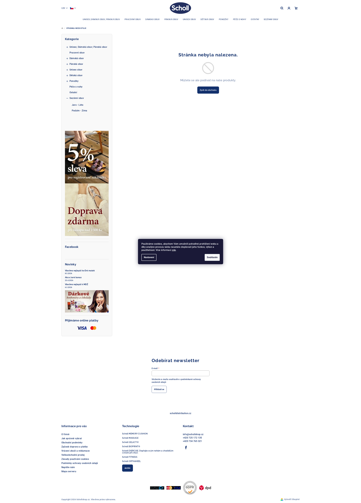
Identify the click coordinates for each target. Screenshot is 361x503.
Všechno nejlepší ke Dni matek (80, 270)
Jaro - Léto (77, 105)
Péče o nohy (76, 86)
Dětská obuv (76, 75)
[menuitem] (101, 19)
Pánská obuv (76, 64)
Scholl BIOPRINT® (131, 446)
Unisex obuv (76, 69)
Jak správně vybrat (71, 438)
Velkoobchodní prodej (73, 455)
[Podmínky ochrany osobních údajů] (190, 487)
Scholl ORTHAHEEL (131, 461)
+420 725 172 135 (192, 437)
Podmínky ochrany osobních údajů (79, 463)
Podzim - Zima (79, 110)
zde (174, 250)
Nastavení (149, 257)
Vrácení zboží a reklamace (75, 450)
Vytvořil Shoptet (292, 499)
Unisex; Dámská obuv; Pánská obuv (88, 47)
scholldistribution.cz (180, 413)
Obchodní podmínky (72, 442)
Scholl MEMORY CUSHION (135, 434)
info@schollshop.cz (193, 434)
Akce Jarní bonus (73, 277)
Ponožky (74, 81)
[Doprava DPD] (205, 487)
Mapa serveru (68, 471)
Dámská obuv (77, 58)
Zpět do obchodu (208, 90)
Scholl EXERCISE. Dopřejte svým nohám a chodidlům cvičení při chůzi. (147, 452)
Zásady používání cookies (75, 459)
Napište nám (68, 467)
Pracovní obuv (77, 52)
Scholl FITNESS (129, 457)
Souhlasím (212, 257)
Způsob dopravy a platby (74, 446)
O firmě (65, 434)
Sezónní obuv (77, 98)
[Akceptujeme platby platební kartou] (174, 487)
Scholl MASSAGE (130, 438)
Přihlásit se (159, 389)
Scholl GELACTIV (130, 442)
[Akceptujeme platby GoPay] (157, 487)
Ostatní (73, 92)
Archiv (127, 468)
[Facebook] (186, 447)
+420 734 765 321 (192, 441)
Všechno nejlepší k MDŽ (76, 284)
